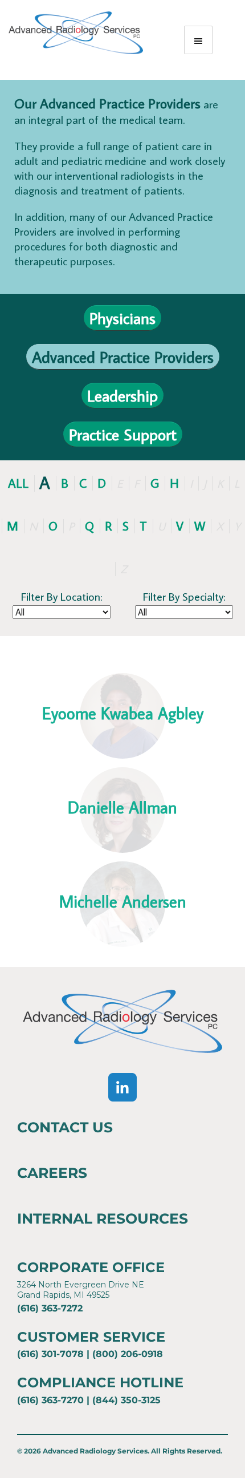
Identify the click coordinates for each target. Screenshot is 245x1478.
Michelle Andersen (122, 901)
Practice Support (123, 434)
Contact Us (65, 1127)
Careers (52, 1172)
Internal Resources (102, 1218)
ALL (18, 483)
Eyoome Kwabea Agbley (122, 713)
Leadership (122, 395)
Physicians (122, 318)
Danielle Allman (122, 807)
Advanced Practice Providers (123, 356)
